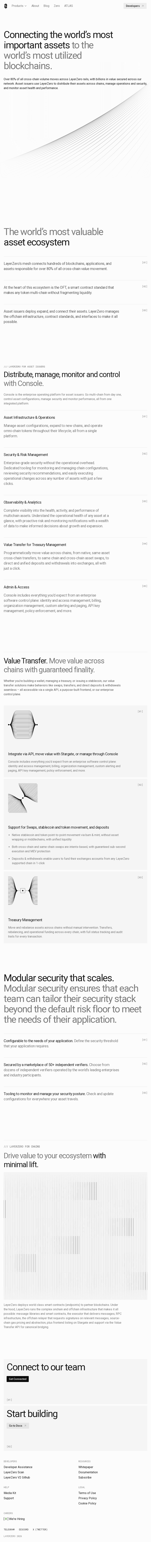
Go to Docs (15, 1425)
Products (17, 6)
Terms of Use (87, 1493)
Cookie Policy (87, 1503)
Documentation (88, 1472)
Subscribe (85, 1477)
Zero (57, 6)
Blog (46, 6)
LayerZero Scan (14, 1472)
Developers (133, 5)
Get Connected (18, 1379)
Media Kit (10, 1493)
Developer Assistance (18, 1467)
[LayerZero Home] (5, 6)
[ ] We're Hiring (14, 1519)
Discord (23, 1529)
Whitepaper (85, 1467)
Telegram (9, 1529)
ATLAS (68, 6)
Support (9, 1498)
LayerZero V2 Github (17, 1477)
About (35, 6)
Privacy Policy (87, 1498)
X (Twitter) (40, 1529)
